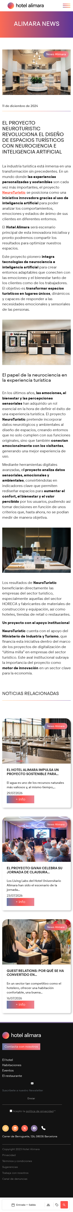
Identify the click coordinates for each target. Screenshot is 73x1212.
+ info (20, 799)
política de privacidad (40, 1111)
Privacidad (9, 1155)
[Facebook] (35, 1128)
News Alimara (56, 54)
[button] (45, 1128)
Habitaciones (11, 1065)
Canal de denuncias (14, 1178)
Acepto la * (34, 1111)
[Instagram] (7, 1128)
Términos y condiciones (17, 1161)
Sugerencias (10, 1167)
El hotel (7, 1060)
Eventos (8, 1070)
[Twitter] (26, 1128)
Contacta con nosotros (21, 1046)
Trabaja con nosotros (15, 1173)
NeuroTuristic (14, 192)
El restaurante (12, 1076)
